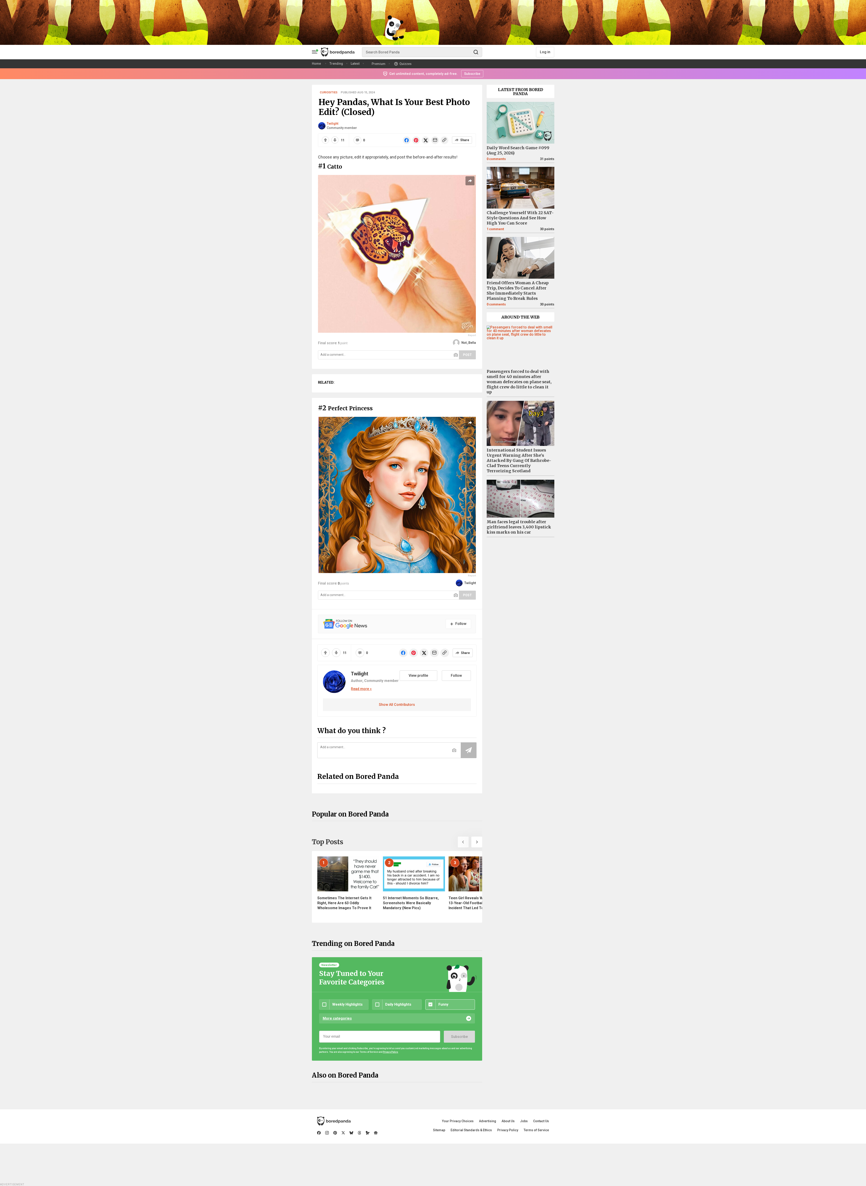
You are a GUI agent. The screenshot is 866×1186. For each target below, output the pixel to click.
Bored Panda (334, 1121)
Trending (336, 63)
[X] (343, 1133)
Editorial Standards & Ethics (471, 1130)
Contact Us (541, 1121)
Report (472, 335)
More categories (337, 1018)
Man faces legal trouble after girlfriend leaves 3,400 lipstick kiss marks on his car (519, 527)
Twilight (332, 123)
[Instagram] (327, 1133)
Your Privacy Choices (458, 1121)
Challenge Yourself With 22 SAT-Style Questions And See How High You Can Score (520, 218)
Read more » (361, 689)
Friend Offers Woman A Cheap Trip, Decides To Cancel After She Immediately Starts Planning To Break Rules (518, 290)
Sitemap (439, 1130)
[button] (463, 842)
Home (316, 63)
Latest (355, 63)
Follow (456, 675)
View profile (418, 675)
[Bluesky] (351, 1133)
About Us (508, 1121)
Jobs (524, 1121)
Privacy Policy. (390, 1052)
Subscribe (459, 1037)
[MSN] (367, 1133)
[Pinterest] (335, 1133)
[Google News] (376, 1133)
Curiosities (328, 92)
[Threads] (359, 1133)
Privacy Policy (507, 1130)
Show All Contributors (397, 704)
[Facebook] (319, 1133)
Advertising (487, 1121)
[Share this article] (469, 180)
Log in (545, 52)
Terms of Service (536, 1130)
